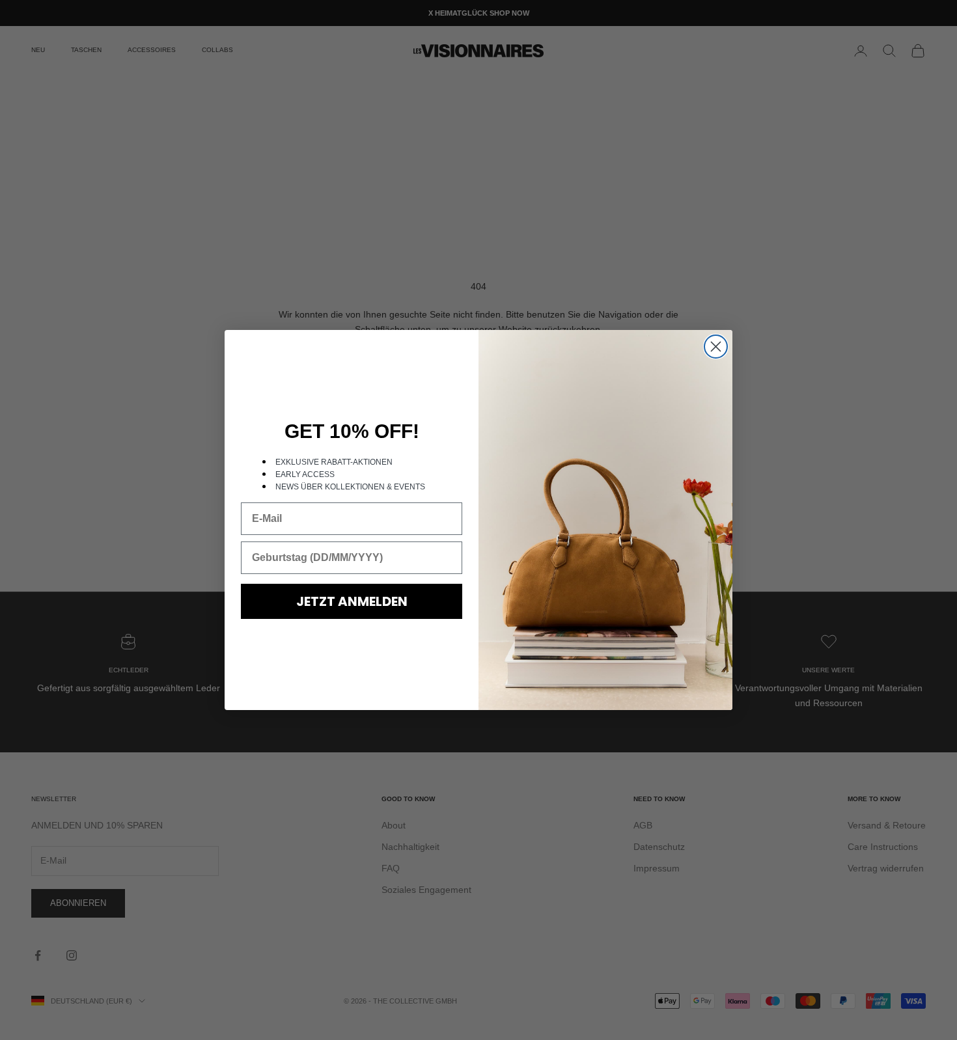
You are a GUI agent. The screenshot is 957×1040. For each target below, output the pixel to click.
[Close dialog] (715, 346)
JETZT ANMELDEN (352, 601)
